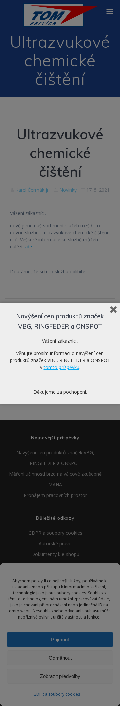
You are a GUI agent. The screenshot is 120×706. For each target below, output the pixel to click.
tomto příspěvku (61, 367)
